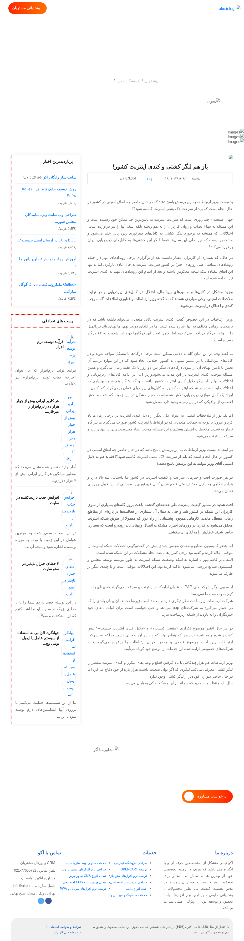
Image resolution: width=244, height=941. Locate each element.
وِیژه (149, 178)
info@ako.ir (21, 886)
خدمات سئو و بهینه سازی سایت (85, 863)
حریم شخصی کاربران (67, 932)
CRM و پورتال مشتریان (37, 863)
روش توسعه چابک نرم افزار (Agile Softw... (49, 192)
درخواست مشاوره (211, 796)
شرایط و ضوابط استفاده (65, 927)
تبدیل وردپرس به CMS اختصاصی (84, 882)
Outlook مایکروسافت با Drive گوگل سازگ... (47, 287)
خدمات (177, 9)
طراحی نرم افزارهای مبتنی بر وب (84, 869)
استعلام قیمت (96, 9)
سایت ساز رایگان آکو (59, 177)
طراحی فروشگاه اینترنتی (130, 863)
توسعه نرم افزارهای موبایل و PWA (83, 888)
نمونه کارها (141, 9)
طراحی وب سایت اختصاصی (128, 882)
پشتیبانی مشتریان (26, 8)
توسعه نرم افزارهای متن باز (129, 876)
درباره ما (161, 9)
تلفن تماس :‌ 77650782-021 (34, 870)
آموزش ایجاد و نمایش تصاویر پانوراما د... (47, 262)
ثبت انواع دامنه (136, 888)
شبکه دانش (120, 9)
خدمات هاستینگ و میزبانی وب (127, 895)
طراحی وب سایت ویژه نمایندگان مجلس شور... (50, 218)
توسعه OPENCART (134, 869)
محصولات (194, 9)
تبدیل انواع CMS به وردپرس (87, 876)
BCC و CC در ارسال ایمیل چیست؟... (46, 240)
